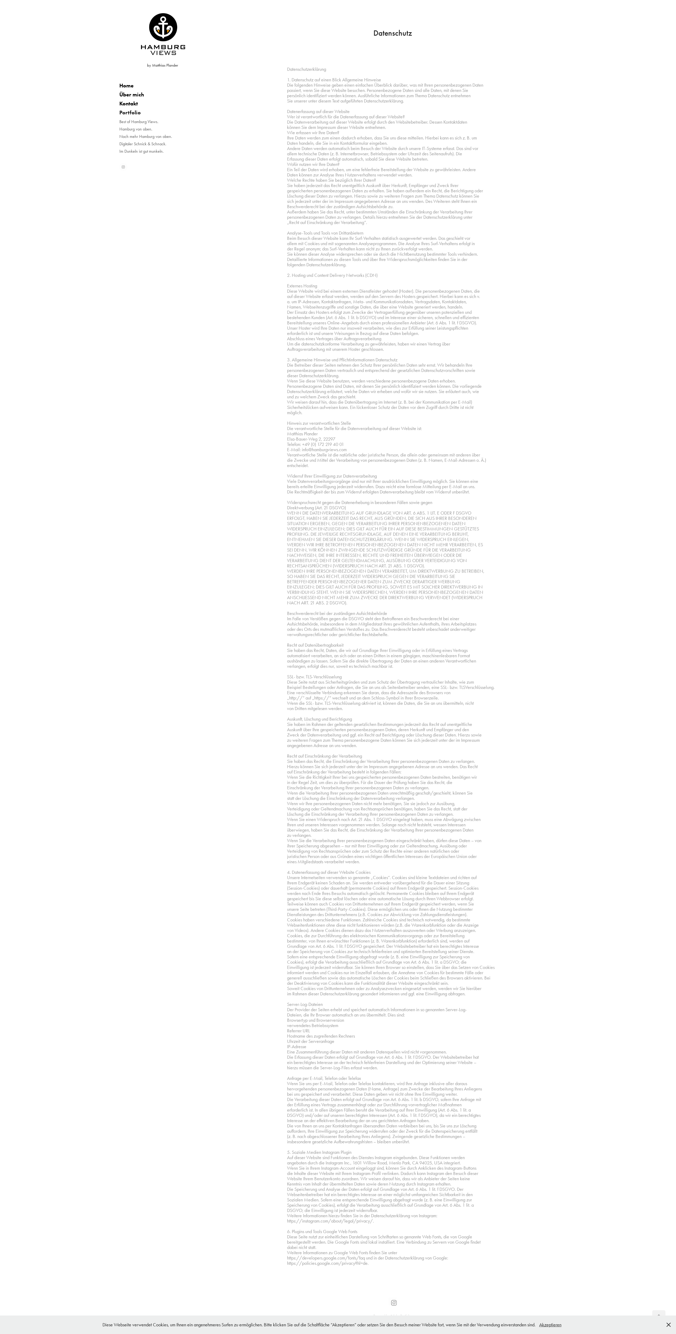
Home (126, 85)
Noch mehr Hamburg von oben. (145, 136)
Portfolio (130, 112)
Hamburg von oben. (135, 129)
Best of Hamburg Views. (138, 121)
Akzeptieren (550, 1325)
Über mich (131, 94)
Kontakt (128, 103)
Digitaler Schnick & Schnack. (142, 143)
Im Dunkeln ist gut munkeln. (141, 151)
